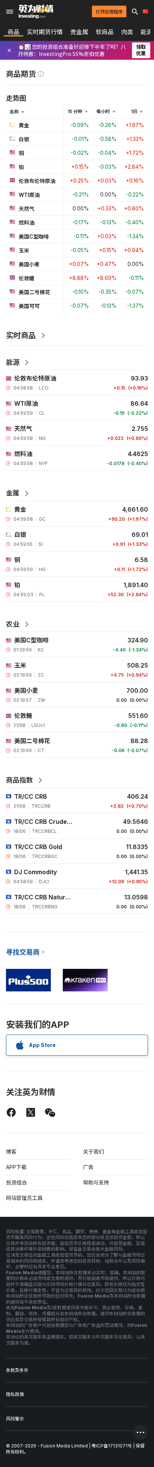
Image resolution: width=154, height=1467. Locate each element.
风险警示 (15, 1419)
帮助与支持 (96, 1182)
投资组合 (16, 1182)
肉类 (127, 32)
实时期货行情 (45, 32)
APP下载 (16, 1167)
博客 (11, 1151)
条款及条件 (17, 1370)
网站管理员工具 (24, 1198)
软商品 (105, 32)
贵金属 (79, 32)
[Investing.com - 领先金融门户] (36, 12)
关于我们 (93, 1151)
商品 (13, 32)
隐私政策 (15, 1394)
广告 (88, 1167)
